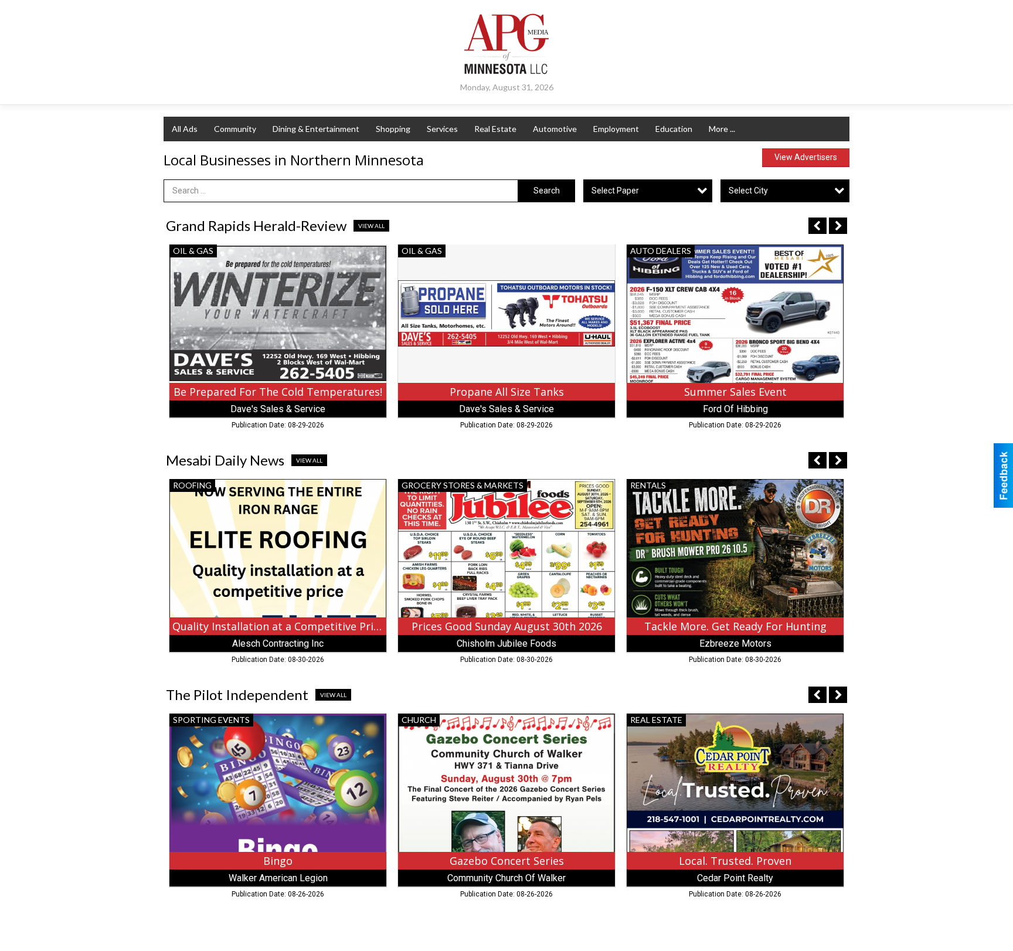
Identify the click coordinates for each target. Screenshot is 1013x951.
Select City (748, 190)
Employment (616, 129)
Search (546, 190)
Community (235, 129)
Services (442, 129)
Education (673, 129)
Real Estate (495, 129)
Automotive (555, 129)
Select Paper (615, 190)
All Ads (185, 129)
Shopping (393, 129)
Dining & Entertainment (316, 129)
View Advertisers (805, 157)
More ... (722, 129)
